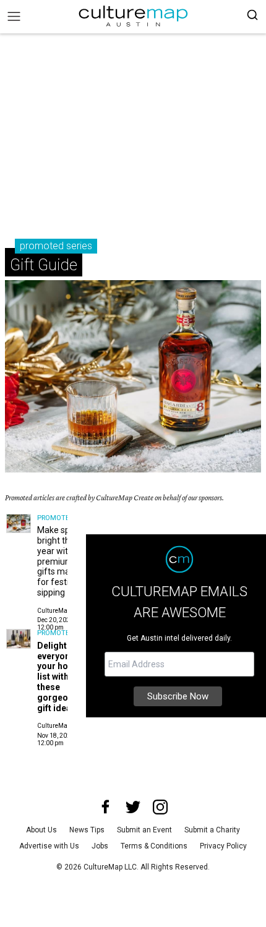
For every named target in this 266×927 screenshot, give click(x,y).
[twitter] (133, 807)
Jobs (100, 846)
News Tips (87, 830)
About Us (41, 830)
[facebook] (105, 807)
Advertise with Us (49, 846)
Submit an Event (144, 830)
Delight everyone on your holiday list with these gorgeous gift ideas (62, 677)
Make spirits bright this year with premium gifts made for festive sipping (60, 561)
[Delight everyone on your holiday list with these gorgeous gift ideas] (18, 639)
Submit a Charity (212, 830)
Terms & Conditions (154, 846)
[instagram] (160, 807)
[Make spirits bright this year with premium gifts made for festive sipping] (18, 524)
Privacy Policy (223, 846)
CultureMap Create (64, 610)
